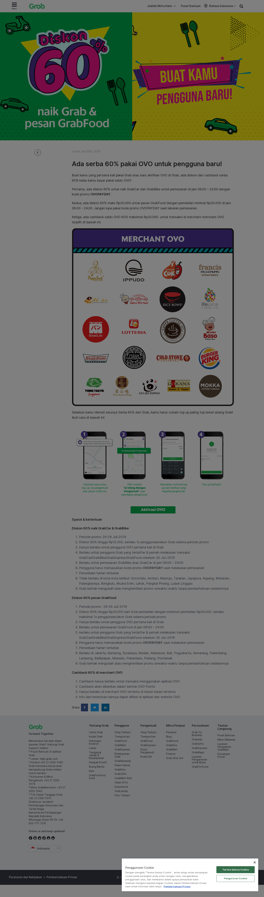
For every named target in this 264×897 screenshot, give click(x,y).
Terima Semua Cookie (235, 869)
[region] (190, 874)
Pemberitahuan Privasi (177, 886)
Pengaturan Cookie (235, 878)
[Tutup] (255, 862)
